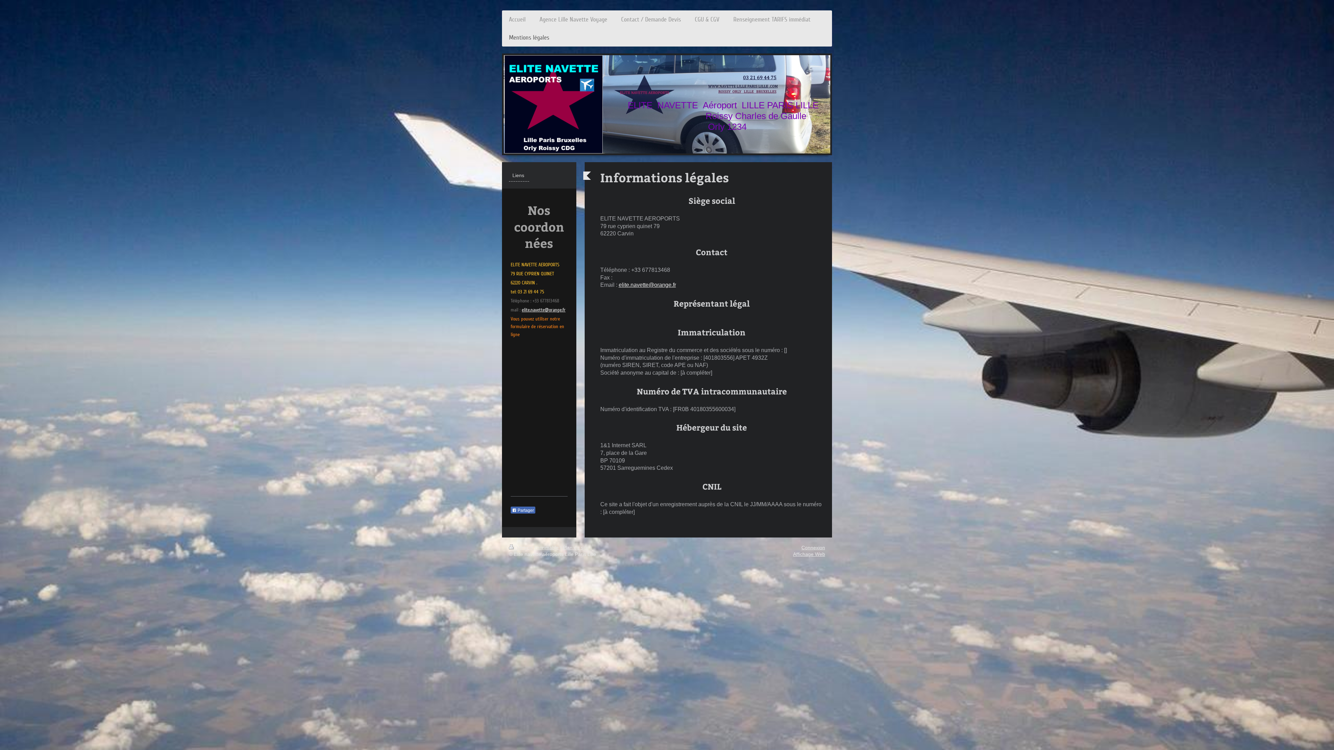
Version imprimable (537, 547)
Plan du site (575, 547)
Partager (525, 510)
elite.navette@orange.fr (647, 285)
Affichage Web (809, 554)
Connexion (813, 547)
